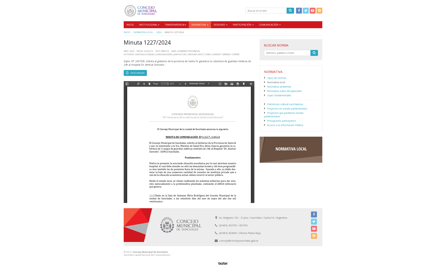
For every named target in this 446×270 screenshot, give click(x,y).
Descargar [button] (137, 73)
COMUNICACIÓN (269, 24)
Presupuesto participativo (281, 120)
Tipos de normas (276, 78)
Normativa (199, 24)
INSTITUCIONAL (148, 24)
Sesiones (220, 24)
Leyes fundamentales (279, 95)
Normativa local (143, 32)
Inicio (130, 24)
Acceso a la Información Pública (285, 125)
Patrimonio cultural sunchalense (285, 104)
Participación (242, 24)
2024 (158, 32)
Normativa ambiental (279, 86)
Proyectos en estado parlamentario (287, 108)
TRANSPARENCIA (174, 24)
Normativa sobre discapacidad (284, 91)
